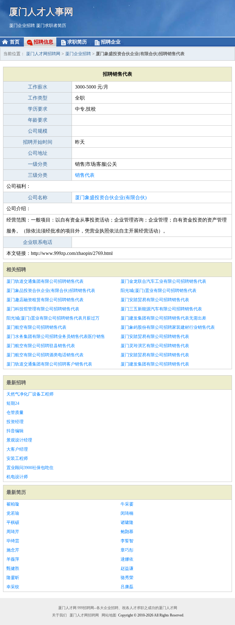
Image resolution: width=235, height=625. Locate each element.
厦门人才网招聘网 (43, 53)
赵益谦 (127, 568)
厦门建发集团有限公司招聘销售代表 (155, 364)
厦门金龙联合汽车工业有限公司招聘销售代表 (163, 281)
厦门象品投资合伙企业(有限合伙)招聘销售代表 (50, 290)
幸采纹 (12, 587)
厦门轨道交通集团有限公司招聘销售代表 (45, 281)
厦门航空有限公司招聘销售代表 (36, 327)
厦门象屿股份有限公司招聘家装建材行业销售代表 (168, 327)
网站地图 (109, 615)
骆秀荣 (127, 577)
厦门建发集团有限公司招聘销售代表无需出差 (163, 318)
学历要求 (37, 109)
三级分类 (37, 175)
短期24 (12, 403)
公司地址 (37, 153)
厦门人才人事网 (41, 11)
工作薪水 (37, 86)
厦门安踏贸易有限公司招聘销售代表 (155, 299)
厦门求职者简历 (51, 25)
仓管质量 (15, 412)
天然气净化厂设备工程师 (30, 394)
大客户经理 (17, 449)
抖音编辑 (15, 431)
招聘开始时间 (37, 142)
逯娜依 (127, 559)
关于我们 (59, 615)
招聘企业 (111, 41)
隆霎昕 (12, 577)
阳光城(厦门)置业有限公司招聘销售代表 (158, 290)
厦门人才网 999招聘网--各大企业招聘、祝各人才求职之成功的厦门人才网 (117, 608)
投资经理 (15, 421)
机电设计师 (17, 477)
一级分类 (37, 164)
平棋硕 (12, 522)
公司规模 (37, 131)
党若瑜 (12, 513)
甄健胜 (12, 568)
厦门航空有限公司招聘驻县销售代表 (40, 345)
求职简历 (77, 41)
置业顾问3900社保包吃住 (30, 467)
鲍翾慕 (127, 531)
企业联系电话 (37, 242)
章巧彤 (127, 550)
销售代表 (85, 175)
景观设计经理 (19, 440)
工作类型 (37, 97)
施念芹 (12, 550)
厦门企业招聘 (22, 25)
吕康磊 (127, 587)
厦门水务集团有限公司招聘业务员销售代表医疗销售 (55, 336)
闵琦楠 (127, 513)
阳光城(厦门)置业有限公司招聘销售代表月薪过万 (52, 318)
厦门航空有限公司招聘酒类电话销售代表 (45, 355)
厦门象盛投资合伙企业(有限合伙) (111, 197)
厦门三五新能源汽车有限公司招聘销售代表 (161, 309)
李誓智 (127, 541)
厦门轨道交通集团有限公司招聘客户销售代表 (49, 364)
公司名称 (37, 197)
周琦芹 (12, 531)
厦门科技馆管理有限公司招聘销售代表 (42, 309)
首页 (15, 41)
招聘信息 (43, 41)
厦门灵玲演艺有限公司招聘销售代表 (155, 345)
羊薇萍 (12, 559)
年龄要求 (37, 120)
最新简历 (16, 492)
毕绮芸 (12, 541)
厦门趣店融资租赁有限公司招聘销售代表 (45, 299)
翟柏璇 (12, 504)
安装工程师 (17, 458)
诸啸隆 (127, 522)
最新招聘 (16, 382)
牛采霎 (127, 504)
